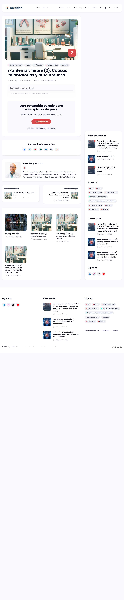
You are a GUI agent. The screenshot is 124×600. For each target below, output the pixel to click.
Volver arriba (118, 347)
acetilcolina (94, 209)
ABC (91, 188)
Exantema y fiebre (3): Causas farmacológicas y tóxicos (59, 195)
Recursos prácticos (81, 8)
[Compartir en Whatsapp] (41, 149)
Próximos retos (64, 8)
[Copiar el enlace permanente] (57, 149)
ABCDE (99, 188)
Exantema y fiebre (16, 65)
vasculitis (65, 65)
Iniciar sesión (114, 8)
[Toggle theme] (105, 8)
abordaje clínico (111, 192)
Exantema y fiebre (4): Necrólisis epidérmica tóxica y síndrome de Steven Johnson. (13, 269)
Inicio (38, 8)
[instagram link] (94, 274)
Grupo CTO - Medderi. (14, 347)
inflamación (39, 65)
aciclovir (105, 209)
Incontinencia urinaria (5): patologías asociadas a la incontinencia (107, 241)
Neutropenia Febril (12, 234)
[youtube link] (103, 274)
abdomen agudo (96, 192)
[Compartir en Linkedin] (46, 149)
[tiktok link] (99, 274)
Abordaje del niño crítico (98, 197)
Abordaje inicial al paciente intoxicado (103, 201)
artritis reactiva (52, 65)
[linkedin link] (90, 274)
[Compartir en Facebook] (24, 149)
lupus (28, 65)
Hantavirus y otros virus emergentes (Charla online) (106, 169)
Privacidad (105, 331)
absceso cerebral (96, 205)
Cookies (115, 331)
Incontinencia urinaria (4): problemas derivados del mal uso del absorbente (107, 254)
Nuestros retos (49, 8)
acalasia (109, 205)
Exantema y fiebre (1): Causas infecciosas (39, 235)
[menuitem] (38, 8)
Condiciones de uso (92, 331)
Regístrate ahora (41, 122)
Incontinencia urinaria (105, 156)
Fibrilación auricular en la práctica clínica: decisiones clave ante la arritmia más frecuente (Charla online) (108, 144)
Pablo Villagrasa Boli (16, 80)
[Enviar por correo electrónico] (51, 149)
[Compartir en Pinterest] (35, 149)
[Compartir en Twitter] (30, 149)
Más (94, 8)
